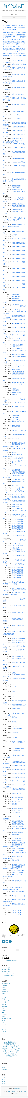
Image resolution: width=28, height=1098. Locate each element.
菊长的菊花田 (14, 5)
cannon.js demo (16, 368)
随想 (23, 48)
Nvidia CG (12, 34)
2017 (3, 1079)
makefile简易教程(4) (17, 524)
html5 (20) (4, 997)
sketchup (22, 44)
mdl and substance (17, 728)
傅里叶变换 (10, 27)
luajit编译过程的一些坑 (18, 479)
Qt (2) (3, 1020)
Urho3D (15, 53)
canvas (22, 34)
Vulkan (16, 55)
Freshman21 (23, 1091)
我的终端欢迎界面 (16, 185)
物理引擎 (23, 37)
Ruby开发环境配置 (17, 209)
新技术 (10, 46)
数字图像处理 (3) (6, 983)
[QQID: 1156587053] (10, 942)
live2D (18, 32)
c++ (4, 39)
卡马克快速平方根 (16, 793)
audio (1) (4, 1024)
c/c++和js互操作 (16, 310)
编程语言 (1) (5, 1010)
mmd (18, 37)
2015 (3, 1083)
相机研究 (14, 717)
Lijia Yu (16, 1093)
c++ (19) (4, 1003)
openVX (14, 672)
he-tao (3, 1065)
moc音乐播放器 (16, 187)
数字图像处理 (7, 25)
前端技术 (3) (5, 999)
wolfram (12, 44)
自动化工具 (17, 39)
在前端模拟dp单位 (17, 392)
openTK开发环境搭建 (17, 826)
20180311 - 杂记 (16, 910)
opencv (5, 46)
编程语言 (6, 41)
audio (9, 51)
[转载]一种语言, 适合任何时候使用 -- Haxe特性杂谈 (14, 583)
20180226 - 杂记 (16, 914)
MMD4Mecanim (16, 30)
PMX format (15, 304)
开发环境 (13, 32)
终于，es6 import (16, 296)
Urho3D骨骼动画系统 (17, 458)
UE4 (20, 55)
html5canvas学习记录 (18, 373)
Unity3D (8, 30)
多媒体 (16, 48)
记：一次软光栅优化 (17, 820)
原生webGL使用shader (18, 372)
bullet (21, 51)
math (5, 53)
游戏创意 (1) (5, 987)
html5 (18, 34)
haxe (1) (4, 1004)
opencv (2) (4, 1014)
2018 (3, 1077)
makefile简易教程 (16, 529)
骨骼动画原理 (15, 294)
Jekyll (9, 1091)
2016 (3, 1081)
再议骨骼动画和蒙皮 (17, 822)
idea (4, 32)
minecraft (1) (5, 1006)
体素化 (8, 44)
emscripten (10, 39)
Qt (13, 48)
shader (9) (4, 995)
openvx (15, 46)
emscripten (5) (5, 1001)
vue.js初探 (14, 394)
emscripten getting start (18, 366)
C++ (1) (4, 1030)
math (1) (4, 1026)
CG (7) (3, 1028)
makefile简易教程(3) (17, 525)
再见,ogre (14, 464)
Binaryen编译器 (16, 339)
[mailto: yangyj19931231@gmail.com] (3, 942)
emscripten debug (17, 348)
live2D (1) (4, 993)
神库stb (14, 452)
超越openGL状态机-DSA (18, 442)
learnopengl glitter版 (18, 198)
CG (19, 53)
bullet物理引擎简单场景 (18, 471)
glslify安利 (14, 235)
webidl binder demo (17, 344)
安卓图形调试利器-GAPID (18, 824)
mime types (15, 364)
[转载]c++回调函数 (17, 495)
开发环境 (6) (5, 991)
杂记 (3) (4, 1033)
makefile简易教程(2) (17, 527)
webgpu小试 (15, 298)
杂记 (24, 55)
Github (13, 1091)
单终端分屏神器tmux (17, 189)
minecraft (12, 41)
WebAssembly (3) (6, 1018)
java (20, 41)
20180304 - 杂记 (16, 912)
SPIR (19, 46)
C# (10, 37)
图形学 (23, 53)
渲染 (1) (4, 1022)
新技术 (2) (4, 1016)
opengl (16, 51)
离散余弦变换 (18, 27)
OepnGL (11, 55)
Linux (8, 32)
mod (17, 41)
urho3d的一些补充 (17, 460)
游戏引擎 (10, 53)
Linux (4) (4, 989)
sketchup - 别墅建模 (17, 640)
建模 (17, 44)
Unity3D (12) (5, 985)
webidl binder (15, 346)
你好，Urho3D (16, 462)
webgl (5, 51)
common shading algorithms (9, 973)
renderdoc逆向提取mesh (18, 473)
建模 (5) (4, 1012)
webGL (14, 37)
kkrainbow (4, 1069)
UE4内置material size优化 (8, 975)
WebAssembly (7, 48)
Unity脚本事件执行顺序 (18, 138)
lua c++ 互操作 (16, 485)
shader (6, 34)
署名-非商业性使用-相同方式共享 (10, 960)
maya (23, 30)
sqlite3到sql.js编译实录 (18, 354)
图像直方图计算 (16, 25)
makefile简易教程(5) (17, 522)
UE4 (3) (4, 1031)
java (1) (4, 1008)
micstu (3, 1067)
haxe (22, 39)
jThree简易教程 (16, 370)
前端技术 (6, 37)
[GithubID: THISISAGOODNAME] (7, 942)
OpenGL (6, 55)
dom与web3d (15, 390)
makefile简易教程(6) (17, 520)
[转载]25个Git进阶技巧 (18, 204)
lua (13, 51)
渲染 (20, 48)
